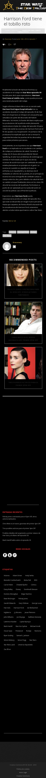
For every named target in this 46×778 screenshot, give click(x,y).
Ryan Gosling (8, 635)
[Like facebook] (5, 555)
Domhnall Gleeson (30, 589)
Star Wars (7, 236)
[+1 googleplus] (15, 555)
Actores (12, 232)
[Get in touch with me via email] (14, 246)
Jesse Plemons (30, 612)
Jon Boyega (21, 617)
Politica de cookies (23, 769)
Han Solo (7, 608)
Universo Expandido (25, 645)
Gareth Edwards (9, 603)
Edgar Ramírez (26, 594)
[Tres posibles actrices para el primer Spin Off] (23, 363)
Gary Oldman (23, 603)
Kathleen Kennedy (34, 617)
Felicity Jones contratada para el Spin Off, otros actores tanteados (23, 292)
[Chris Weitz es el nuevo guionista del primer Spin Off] (23, 318)
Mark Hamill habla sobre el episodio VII (17, 540)
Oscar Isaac (8, 631)
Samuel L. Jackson (22, 635)
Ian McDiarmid (32, 608)
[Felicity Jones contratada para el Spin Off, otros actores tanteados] (23, 275)
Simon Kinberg (9, 640)
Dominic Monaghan (11, 594)
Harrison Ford (23, 232)
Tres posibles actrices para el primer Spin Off (23, 383)
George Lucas (37, 603)
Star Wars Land (9, 645)
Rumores (38, 631)
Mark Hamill (8, 626)
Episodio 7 (16, 30)
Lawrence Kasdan (10, 622)
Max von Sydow (21, 626)
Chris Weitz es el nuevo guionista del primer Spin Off (23, 338)
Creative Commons (23, 776)
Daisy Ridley (8, 589)
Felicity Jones (23, 598)
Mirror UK (12, 221)
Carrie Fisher (8, 585)
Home (7, 30)
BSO (35, 580)
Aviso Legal (23, 772)
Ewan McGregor (9, 598)
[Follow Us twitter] (10, 555)
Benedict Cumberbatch (12, 580)
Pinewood (19, 631)
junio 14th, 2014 (22, 39)
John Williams (8, 617)
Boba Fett (27, 580)
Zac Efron (7, 649)
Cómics (33, 585)
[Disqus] (23, 433)
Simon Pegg (22, 640)
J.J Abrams (17, 612)
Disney (18, 589)
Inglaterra (7, 612)
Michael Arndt (35, 626)
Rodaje (33, 232)
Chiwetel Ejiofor (22, 585)
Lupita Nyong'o (25, 622)
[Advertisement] (23, 489)
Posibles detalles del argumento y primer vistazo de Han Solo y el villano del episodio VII (21, 534)
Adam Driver (17, 575)
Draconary (8, 39)
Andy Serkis (29, 575)
